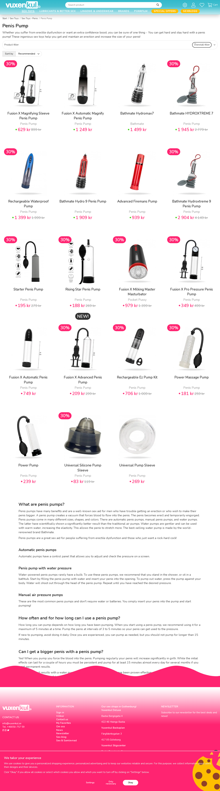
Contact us (62, 719)
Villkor (60, 716)
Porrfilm (141, 11)
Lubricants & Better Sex (57, 11)
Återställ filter (202, 44)
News (59, 730)
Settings (90, 782)
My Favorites (63, 723)
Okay (130, 782)
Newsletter (62, 733)
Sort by (9, 53)
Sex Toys (28, 11)
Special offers (165, 11)
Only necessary (111, 782)
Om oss (60, 726)
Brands (123, 11)
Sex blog (61, 737)
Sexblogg (190, 11)
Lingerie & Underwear (97, 11)
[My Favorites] (202, 5)
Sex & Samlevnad (66, 740)
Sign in (60, 712)
